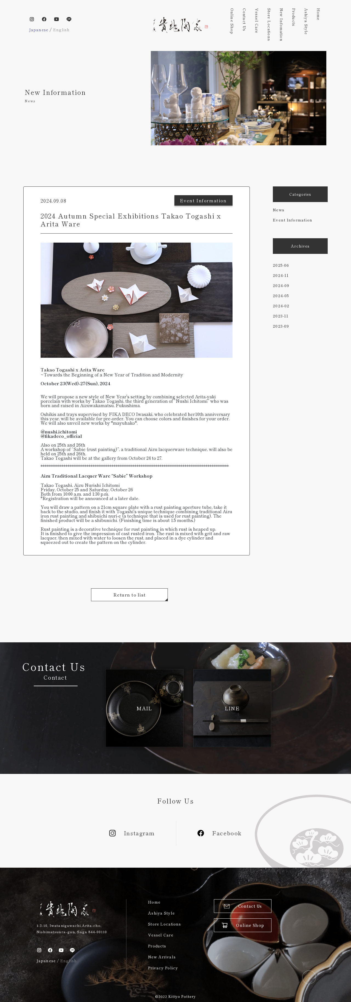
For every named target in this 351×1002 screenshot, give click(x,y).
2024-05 (281, 295)
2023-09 (281, 326)
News (278, 209)
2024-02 (281, 305)
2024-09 (281, 285)
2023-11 (280, 316)
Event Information (292, 220)
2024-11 (281, 275)
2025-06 (281, 265)
